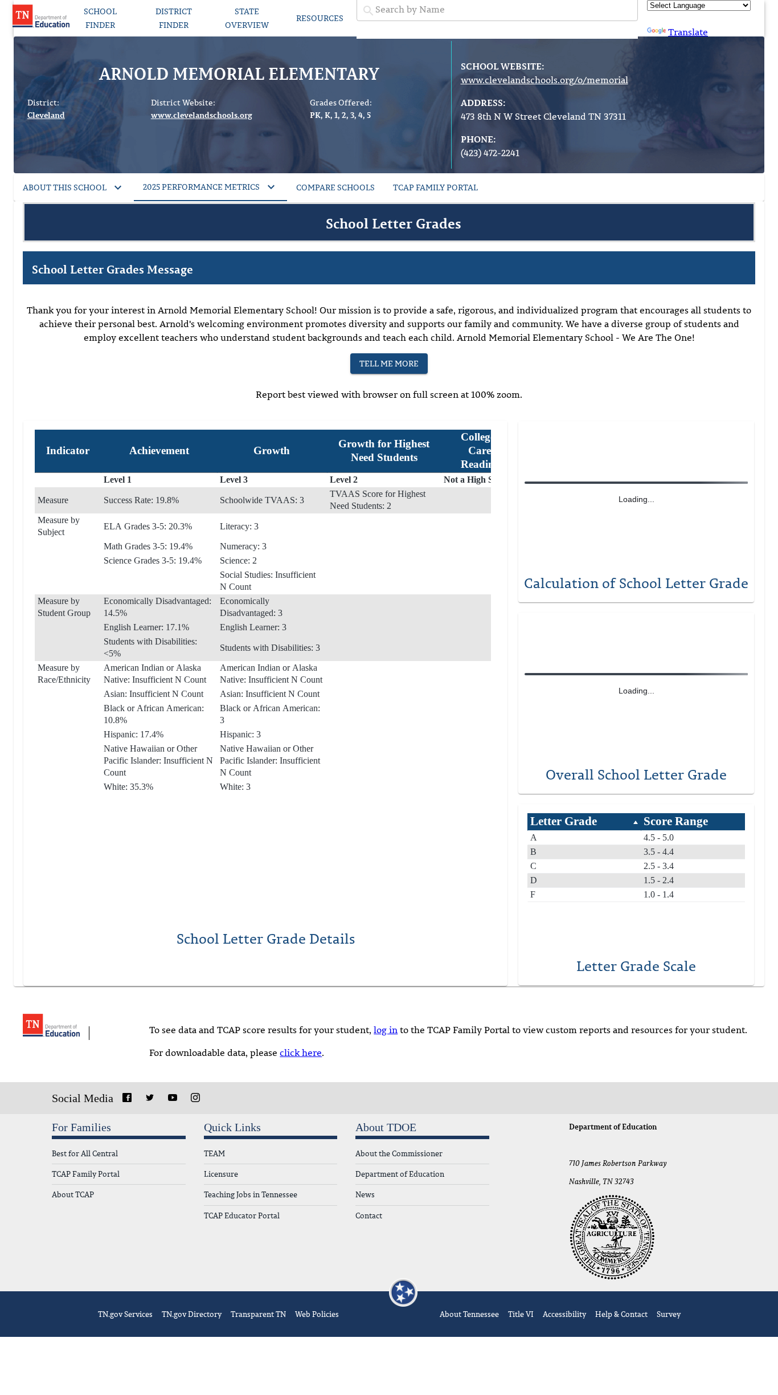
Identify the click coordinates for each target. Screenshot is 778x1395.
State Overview (247, 18)
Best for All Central (85, 1153)
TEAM (214, 1153)
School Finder (100, 18)
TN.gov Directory (192, 1314)
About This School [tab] (65, 187)
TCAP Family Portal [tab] (435, 187)
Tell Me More (389, 363)
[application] (636, 492)
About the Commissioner (399, 1153)
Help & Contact (621, 1314)
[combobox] (497, 9)
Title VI (521, 1314)
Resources (319, 18)
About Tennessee (469, 1314)
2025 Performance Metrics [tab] (201, 187)
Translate (688, 32)
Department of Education (399, 1174)
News (365, 1194)
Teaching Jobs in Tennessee (250, 1194)
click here (301, 1052)
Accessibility (564, 1314)
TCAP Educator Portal (242, 1215)
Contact (368, 1215)
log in (386, 1030)
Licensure (221, 1174)
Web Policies (317, 1314)
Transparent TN (258, 1314)
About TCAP (73, 1194)
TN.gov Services (125, 1314)
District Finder (173, 18)
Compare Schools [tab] (335, 187)
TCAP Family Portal (86, 1174)
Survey (669, 1314)
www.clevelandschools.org (201, 114)
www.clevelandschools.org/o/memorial (544, 80)
